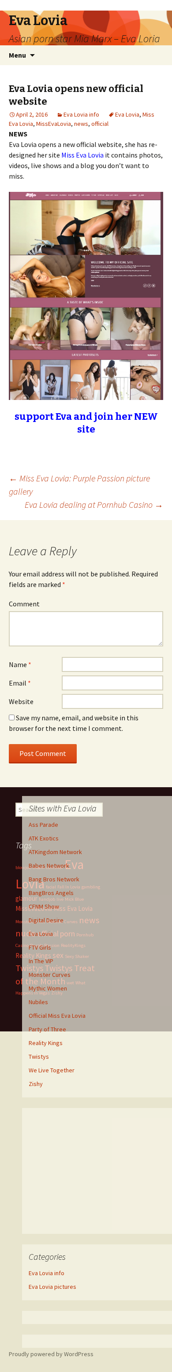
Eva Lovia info (81, 114)
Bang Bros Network (54, 879)
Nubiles (38, 1002)
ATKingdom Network (55, 852)
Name (20, 664)
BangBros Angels (51, 893)
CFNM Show (44, 906)
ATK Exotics (44, 838)
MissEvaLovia (53, 124)
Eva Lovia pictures (52, 1287)
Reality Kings (46, 1043)
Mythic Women (48, 988)
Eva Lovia (127, 114)
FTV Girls (40, 947)
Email (20, 683)
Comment (24, 603)
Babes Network (49, 865)
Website (21, 701)
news (81, 124)
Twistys (39, 1056)
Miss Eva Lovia (82, 154)
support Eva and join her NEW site (86, 423)
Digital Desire (46, 920)
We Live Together (52, 1070)
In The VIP (41, 961)
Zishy (36, 1084)
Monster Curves (50, 975)
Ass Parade (43, 825)
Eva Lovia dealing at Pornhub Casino (94, 504)
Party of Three (47, 1029)
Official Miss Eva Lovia (57, 1016)
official (99, 124)
